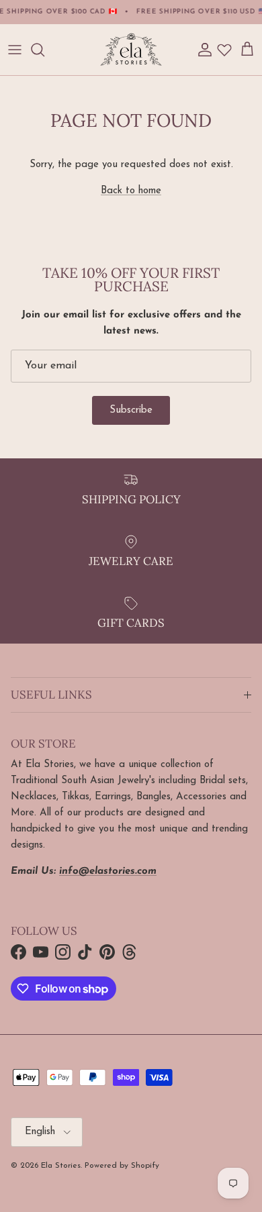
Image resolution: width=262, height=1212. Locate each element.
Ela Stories (61, 1166)
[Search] (44, 49)
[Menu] (15, 49)
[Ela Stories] (131, 49)
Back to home (131, 191)
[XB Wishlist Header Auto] (224, 50)
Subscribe (131, 410)
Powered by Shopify (122, 1166)
